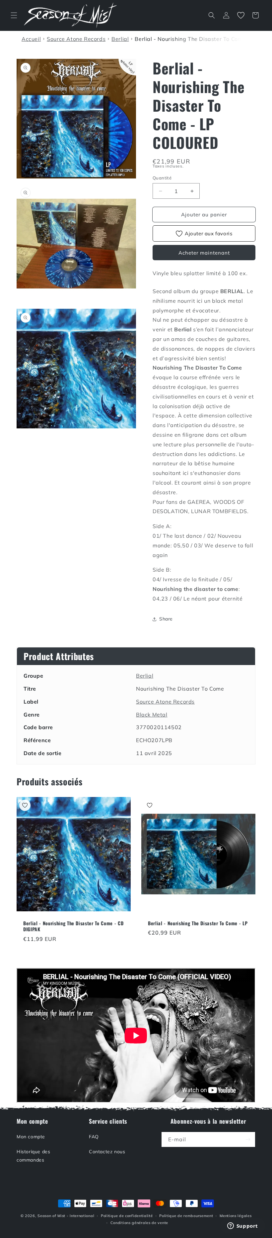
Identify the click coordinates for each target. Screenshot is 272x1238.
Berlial (144, 675)
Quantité (162, 177)
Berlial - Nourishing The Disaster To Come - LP (197, 923)
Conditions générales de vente (139, 1222)
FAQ (94, 1137)
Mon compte (31, 1137)
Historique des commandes (33, 1156)
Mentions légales (235, 1215)
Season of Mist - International (65, 1215)
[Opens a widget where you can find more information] (242, 1226)
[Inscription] (247, 1139)
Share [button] (166, 619)
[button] (14, 15)
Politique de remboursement (186, 1215)
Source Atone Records (165, 701)
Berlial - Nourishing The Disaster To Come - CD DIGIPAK (73, 926)
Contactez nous (107, 1152)
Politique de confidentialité (127, 1215)
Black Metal (152, 714)
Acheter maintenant (204, 253)
